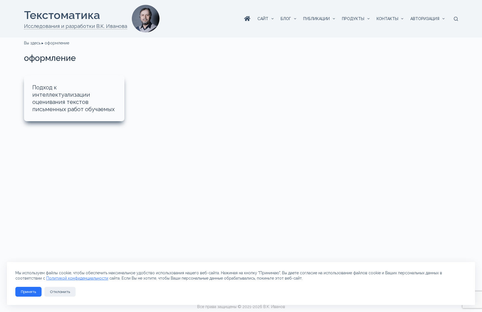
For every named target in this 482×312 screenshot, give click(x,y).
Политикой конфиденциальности (77, 278)
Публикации (316, 18)
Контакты (387, 18)
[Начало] (247, 18)
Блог (286, 18)
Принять (28, 292)
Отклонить (60, 292)
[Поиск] (456, 19)
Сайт (262, 18)
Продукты (353, 18)
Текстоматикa (62, 15)
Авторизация (424, 18)
